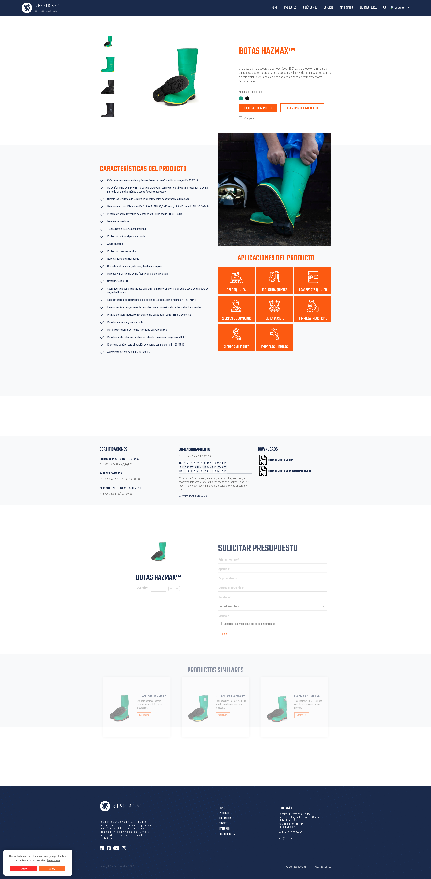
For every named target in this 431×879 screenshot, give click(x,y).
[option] (108, 41)
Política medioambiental (296, 866)
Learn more (53, 860)
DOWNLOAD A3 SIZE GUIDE (193, 495)
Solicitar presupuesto (258, 108)
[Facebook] (109, 848)
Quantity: (142, 588)
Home (274, 7)
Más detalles (144, 715)
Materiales (346, 7)
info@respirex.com (289, 838)
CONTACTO (285, 808)
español (399, 7)
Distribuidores (368, 7)
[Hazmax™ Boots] (158, 551)
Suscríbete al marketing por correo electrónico (249, 623)
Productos (290, 7)
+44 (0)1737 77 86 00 (290, 832)
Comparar (249, 118)
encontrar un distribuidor (302, 108)
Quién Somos (310, 7)
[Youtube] (116, 848)
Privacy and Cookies (321, 866)
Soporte (328, 7)
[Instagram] (124, 848)
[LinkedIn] (102, 848)
